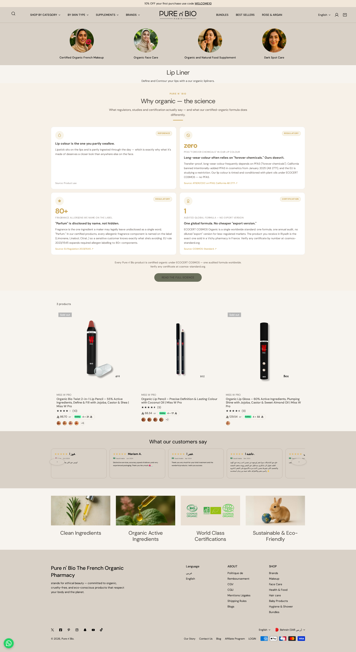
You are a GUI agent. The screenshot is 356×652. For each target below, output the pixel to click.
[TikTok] (101, 630)
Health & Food (278, 590)
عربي (189, 573)
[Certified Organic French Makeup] (82, 40)
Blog (218, 638)
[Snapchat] (85, 630)
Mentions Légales (239, 595)
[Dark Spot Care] (274, 40)
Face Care (275, 584)
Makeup (274, 579)
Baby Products (278, 601)
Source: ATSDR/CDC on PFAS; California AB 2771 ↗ (211, 183)
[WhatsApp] (9, 643)
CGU (230, 590)
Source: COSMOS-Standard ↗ (200, 248)
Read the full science (178, 277)
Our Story (189, 638)
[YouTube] (93, 630)
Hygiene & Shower (281, 606)
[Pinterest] (69, 630)
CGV (230, 584)
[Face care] (146, 40)
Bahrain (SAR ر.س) (291, 629)
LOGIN (252, 638)
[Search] (13, 13)
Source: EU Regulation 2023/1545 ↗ (74, 248)
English (322, 15)
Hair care (275, 595)
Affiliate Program (235, 638)
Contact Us (205, 638)
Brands (273, 573)
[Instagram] (77, 630)
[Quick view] (128, 385)
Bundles (274, 612)
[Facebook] (61, 630)
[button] (345, 15)
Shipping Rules (237, 601)
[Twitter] (52, 630)
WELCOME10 (203, 3)
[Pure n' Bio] (178, 14)
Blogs (231, 606)
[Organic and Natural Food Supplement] (210, 40)
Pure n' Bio (68, 638)
